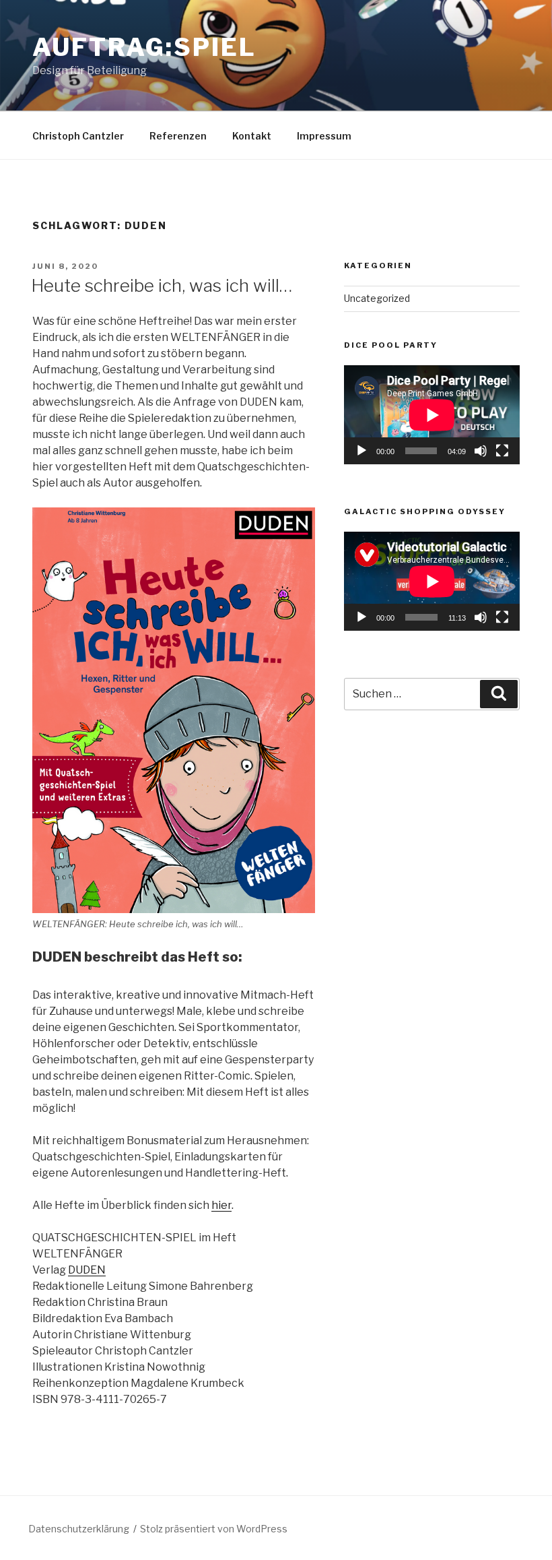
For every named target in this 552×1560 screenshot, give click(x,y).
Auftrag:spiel (144, 47)
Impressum (324, 136)
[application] (432, 414)
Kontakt (251, 136)
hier (221, 1205)
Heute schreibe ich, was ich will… (161, 285)
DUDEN (87, 1269)
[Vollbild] (502, 451)
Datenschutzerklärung (78, 1528)
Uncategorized (377, 298)
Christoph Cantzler (78, 136)
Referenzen (178, 136)
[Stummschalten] (480, 451)
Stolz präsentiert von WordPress (213, 1528)
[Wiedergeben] (361, 451)
